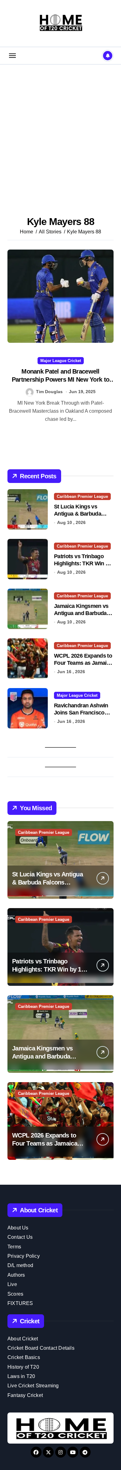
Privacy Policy (23, 1256)
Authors (16, 1275)
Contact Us (20, 1237)
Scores (15, 1294)
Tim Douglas (49, 391)
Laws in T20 (21, 1376)
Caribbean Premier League (82, 496)
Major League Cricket (60, 360)
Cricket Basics (23, 1357)
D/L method (20, 1265)
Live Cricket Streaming (33, 1385)
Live (12, 1284)
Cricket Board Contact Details (40, 1348)
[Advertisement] (60, 131)
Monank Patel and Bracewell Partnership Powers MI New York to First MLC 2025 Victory (60, 379)
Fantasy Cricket (25, 1395)
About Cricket (22, 1338)
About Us (18, 1227)
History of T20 (23, 1367)
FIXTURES (20, 1303)
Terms (14, 1246)
